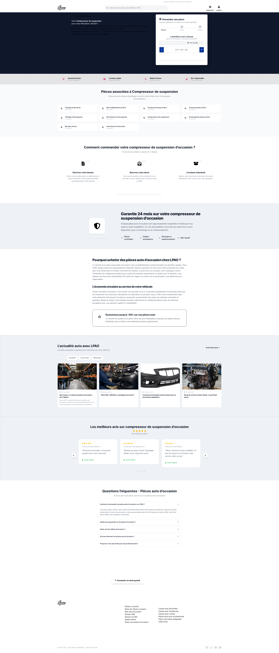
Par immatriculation (172, 43)
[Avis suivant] (205, 455)
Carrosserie (84, 358)
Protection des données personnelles (205, 620)
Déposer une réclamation (208, 602)
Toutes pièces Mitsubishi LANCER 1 (86, 31)
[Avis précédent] (73, 455)
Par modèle (193, 43)
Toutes (61, 358)
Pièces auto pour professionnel (171, 616)
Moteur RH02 (130, 619)
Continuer (180, 58)
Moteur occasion (104, 2)
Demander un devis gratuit (128, 580)
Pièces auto (61, 2)
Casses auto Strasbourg (168, 611)
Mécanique (97, 358)
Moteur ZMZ (130, 614)
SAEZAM (100, 647)
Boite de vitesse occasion (119, 2)
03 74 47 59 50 (202, 2)
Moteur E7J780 (131, 617)
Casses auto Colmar (166, 614)
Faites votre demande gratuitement (141, 191)
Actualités (72, 358)
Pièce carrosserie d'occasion (137, 622)
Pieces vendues (72, 2)
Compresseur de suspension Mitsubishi (117, 31)
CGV (193, 617)
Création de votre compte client (203, 624)
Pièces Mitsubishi (102, 34)
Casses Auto (83, 2)
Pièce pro (93, 2)
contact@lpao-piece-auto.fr (70, 621)
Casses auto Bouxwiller (168, 608)
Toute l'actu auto (212, 347)
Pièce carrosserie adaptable (169, 619)
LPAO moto (163, 622)
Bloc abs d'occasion (133, 612)
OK (164, 8)
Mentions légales (198, 613)
